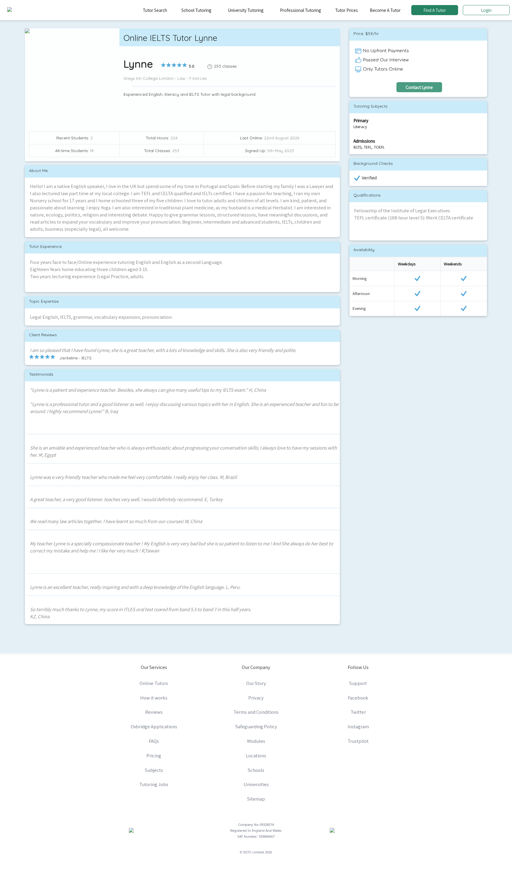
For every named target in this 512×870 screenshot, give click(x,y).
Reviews (154, 712)
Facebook (358, 698)
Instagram (358, 726)
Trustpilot (358, 741)
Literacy (360, 126)
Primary (360, 120)
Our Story (256, 683)
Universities (256, 784)
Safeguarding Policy (256, 726)
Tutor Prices (346, 10)
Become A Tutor (385, 10)
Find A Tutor (434, 10)
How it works (153, 698)
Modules (256, 741)
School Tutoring (196, 10)
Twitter (358, 712)
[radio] (163, 65)
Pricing (153, 756)
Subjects (154, 770)
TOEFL (379, 147)
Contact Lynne (419, 87)
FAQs (154, 741)
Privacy (256, 698)
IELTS (357, 147)
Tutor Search (155, 10)
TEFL (368, 147)
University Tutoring (245, 10)
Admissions (364, 141)
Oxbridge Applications (154, 726)
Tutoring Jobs (153, 784)
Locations (256, 756)
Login (486, 10)
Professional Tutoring (300, 10)
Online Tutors (154, 683)
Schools (256, 770)
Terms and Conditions (256, 712)
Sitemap (256, 799)
